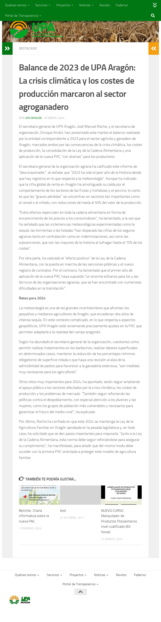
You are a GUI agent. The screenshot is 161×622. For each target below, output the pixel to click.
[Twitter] (135, 600)
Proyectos (63, 5)
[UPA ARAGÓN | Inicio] (36, 29)
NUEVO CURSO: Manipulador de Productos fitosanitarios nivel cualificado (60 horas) (119, 521)
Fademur (122, 5)
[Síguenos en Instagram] (150, 600)
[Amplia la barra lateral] (7, 48)
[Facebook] (127, 600)
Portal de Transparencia (21, 16)
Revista (104, 5)
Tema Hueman (56, 613)
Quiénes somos (15, 5)
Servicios (41, 5)
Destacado (28, 48)
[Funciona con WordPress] (25, 613)
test (63, 510)
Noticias (84, 5)
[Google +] (142, 600)
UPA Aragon (33, 118)
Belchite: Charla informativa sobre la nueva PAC (34, 515)
